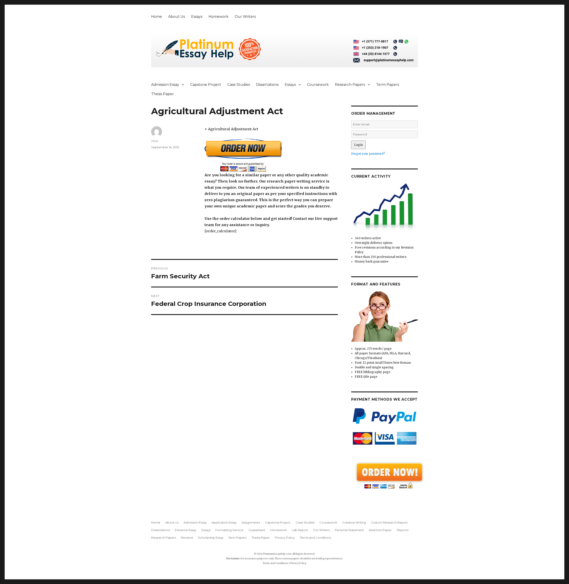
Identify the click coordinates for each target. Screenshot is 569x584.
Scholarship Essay (210, 537)
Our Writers (245, 16)
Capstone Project (205, 84)
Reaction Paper (380, 530)
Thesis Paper (162, 94)
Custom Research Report (389, 522)
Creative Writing (354, 522)
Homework (218, 16)
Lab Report (300, 530)
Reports (402, 530)
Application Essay (224, 522)
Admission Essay (165, 84)
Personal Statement (349, 530)
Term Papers (387, 84)
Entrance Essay (185, 530)
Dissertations (267, 84)
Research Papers (350, 84)
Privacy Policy (285, 537)
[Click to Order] (271, 155)
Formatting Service (229, 530)
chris (154, 141)
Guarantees (256, 530)
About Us (176, 16)
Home (156, 16)
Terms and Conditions (315, 537)
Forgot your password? (368, 154)
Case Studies (238, 84)
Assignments (251, 522)
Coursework (318, 84)
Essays (196, 16)
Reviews (187, 537)
